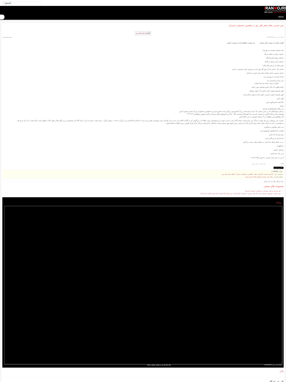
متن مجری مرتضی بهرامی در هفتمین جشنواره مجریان (263, 191)
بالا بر (281, 371)
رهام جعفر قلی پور (228, 174)
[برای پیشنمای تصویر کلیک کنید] (143, 33)
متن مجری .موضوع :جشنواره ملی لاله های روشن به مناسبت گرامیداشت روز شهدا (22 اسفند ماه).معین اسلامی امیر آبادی (240, 193)
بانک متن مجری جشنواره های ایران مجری (259, 177)
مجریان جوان (258, 174)
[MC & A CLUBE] (275, 10)
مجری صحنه (268, 174)
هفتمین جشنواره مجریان (244, 174)
